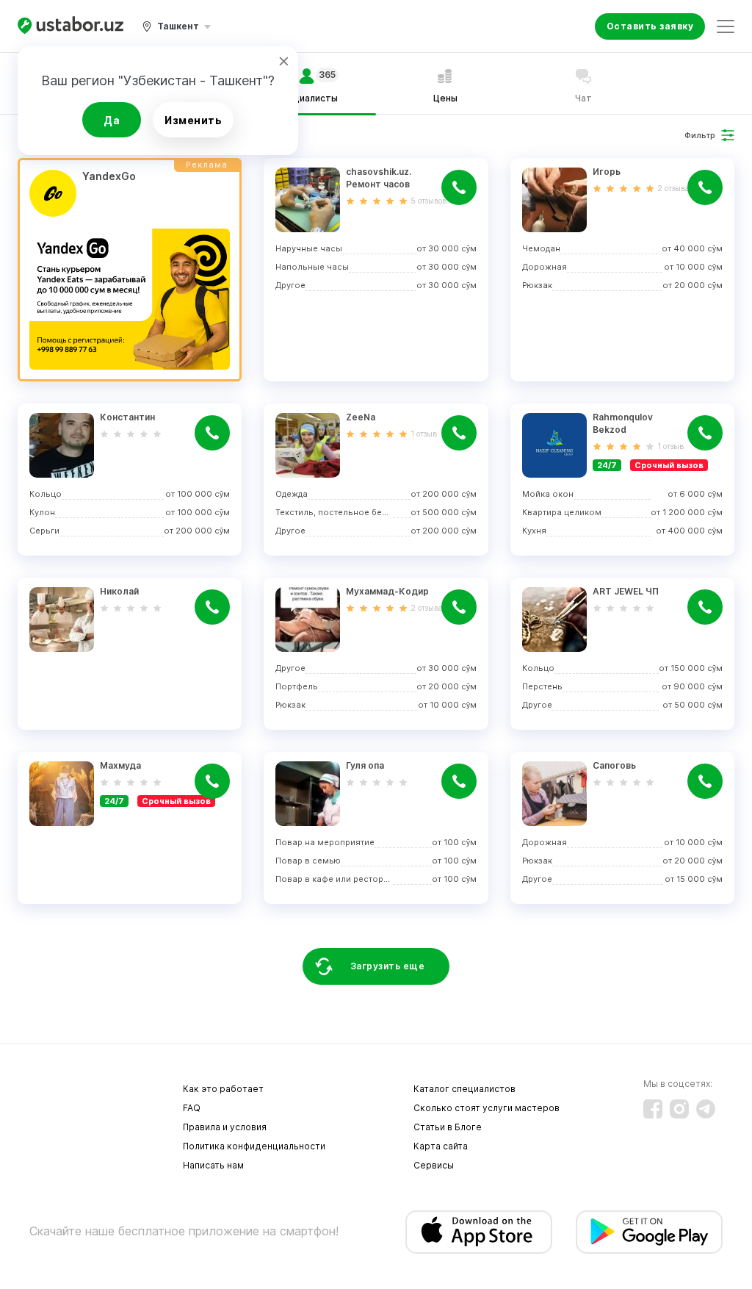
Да (112, 120)
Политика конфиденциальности (254, 1146)
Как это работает (223, 1088)
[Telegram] (705, 1109)
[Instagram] (679, 1109)
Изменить (193, 120)
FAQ (191, 1107)
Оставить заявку (650, 26)
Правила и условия (225, 1126)
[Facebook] (652, 1109)
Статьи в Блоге (447, 1126)
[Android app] (649, 1232)
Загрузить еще (387, 966)
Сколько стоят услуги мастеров (486, 1107)
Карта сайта (440, 1146)
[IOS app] (478, 1232)
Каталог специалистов (464, 1088)
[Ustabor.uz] (70, 26)
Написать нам (213, 1165)
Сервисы (433, 1165)
